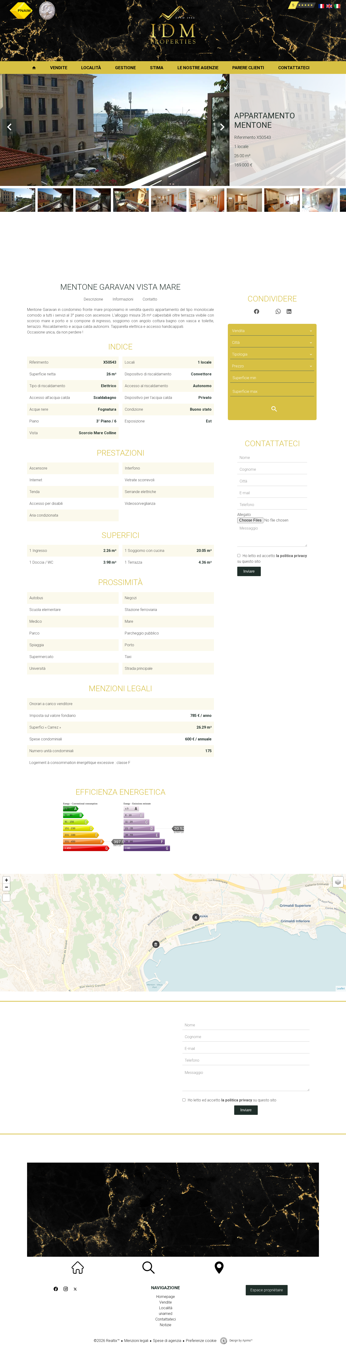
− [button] (6, 887)
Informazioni (123, 299)
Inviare (249, 571)
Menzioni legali (136, 1340)
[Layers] (338, 882)
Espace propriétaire (266, 1290)
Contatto (150, 299)
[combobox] (272, 331)
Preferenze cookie (201, 1340)
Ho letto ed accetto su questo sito (232, 1100)
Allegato (244, 514)
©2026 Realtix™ (107, 1340)
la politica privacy (291, 556)
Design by (240, 1340)
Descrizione (93, 299)
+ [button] (6, 880)
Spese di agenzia (167, 1340)
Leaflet (341, 988)
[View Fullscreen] (6, 897)
